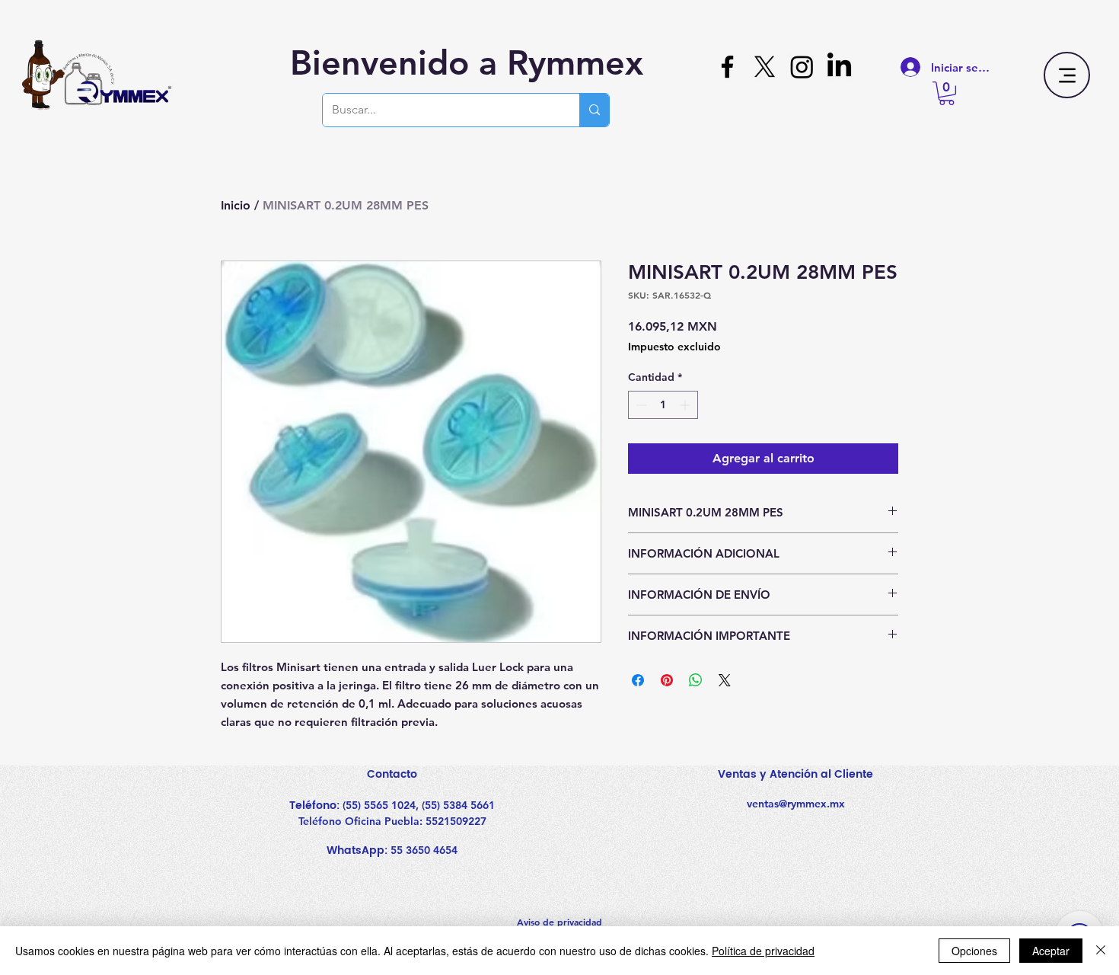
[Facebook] (727, 67)
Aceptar (1051, 950)
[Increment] (686, 405)
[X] (764, 67)
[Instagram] (802, 67)
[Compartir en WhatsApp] (696, 680)
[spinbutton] (663, 405)
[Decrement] (639, 405)
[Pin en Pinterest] (667, 680)
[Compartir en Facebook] (638, 680)
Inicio (235, 205)
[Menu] (1067, 75)
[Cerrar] (1101, 950)
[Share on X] (725, 680)
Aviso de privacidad (559, 922)
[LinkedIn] (839, 67)
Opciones (974, 950)
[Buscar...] (594, 110)
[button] (946, 93)
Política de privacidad (763, 950)
